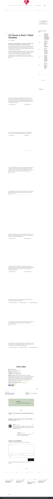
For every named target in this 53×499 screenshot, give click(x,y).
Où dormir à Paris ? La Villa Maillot (31, 483)
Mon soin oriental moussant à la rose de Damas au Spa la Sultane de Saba (46, 58)
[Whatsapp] (13, 385)
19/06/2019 (10, 414)
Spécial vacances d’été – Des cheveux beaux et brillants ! (10, 394)
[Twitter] (10, 385)
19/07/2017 (12, 479)
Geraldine (19, 432)
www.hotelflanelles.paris (17, 373)
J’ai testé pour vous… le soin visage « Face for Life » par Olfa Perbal (46, 51)
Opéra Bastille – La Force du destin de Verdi (31, 394)
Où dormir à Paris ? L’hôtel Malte (9, 481)
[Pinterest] (12, 385)
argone (14, 424)
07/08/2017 (45, 479)
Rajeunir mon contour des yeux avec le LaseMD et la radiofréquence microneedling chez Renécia (46, 36)
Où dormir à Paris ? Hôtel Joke (20, 481)
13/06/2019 (12, 33)
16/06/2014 (35, 479)
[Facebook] (9, 385)
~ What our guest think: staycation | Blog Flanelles (23, 413)
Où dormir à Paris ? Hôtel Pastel (42, 481)
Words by (11, 40)
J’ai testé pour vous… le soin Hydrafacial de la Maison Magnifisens (46, 43)
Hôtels (9, 33)
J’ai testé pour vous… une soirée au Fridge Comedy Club (46, 66)
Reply (33, 413)
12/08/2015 (23, 479)
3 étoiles (17, 479)
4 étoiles (6, 33)
